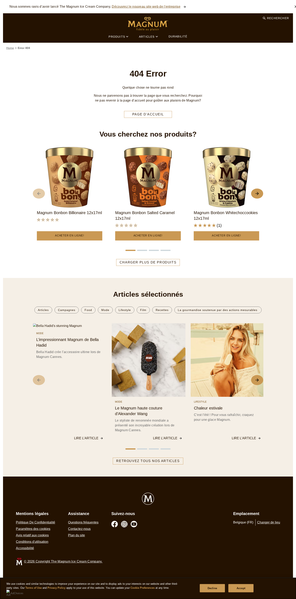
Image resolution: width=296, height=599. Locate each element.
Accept (241, 588)
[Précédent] (39, 194)
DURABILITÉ (178, 36)
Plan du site (76, 535)
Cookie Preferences (142, 587)
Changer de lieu (268, 522)
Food (88, 310)
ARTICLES (147, 36)
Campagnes (66, 310)
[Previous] (39, 380)
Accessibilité (25, 548)
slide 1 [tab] (130, 250)
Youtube (134, 524)
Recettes (162, 310)
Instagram (124, 524)
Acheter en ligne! (69, 235)
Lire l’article (86, 438)
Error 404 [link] (24, 48)
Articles (43, 310)
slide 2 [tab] (142, 250)
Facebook (114, 524)
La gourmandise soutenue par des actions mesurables (218, 310)
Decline (212, 588)
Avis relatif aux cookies (32, 535)
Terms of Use (33, 587)
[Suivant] (257, 194)
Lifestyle (125, 310)
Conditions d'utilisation (32, 541)
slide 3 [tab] (154, 250)
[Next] (257, 380)
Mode (105, 310)
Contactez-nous (79, 529)
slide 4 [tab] (165, 250)
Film (143, 310)
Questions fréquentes (83, 522)
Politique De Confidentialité (35, 522)
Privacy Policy (56, 587)
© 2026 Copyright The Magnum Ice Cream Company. (63, 561)
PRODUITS (117, 36)
